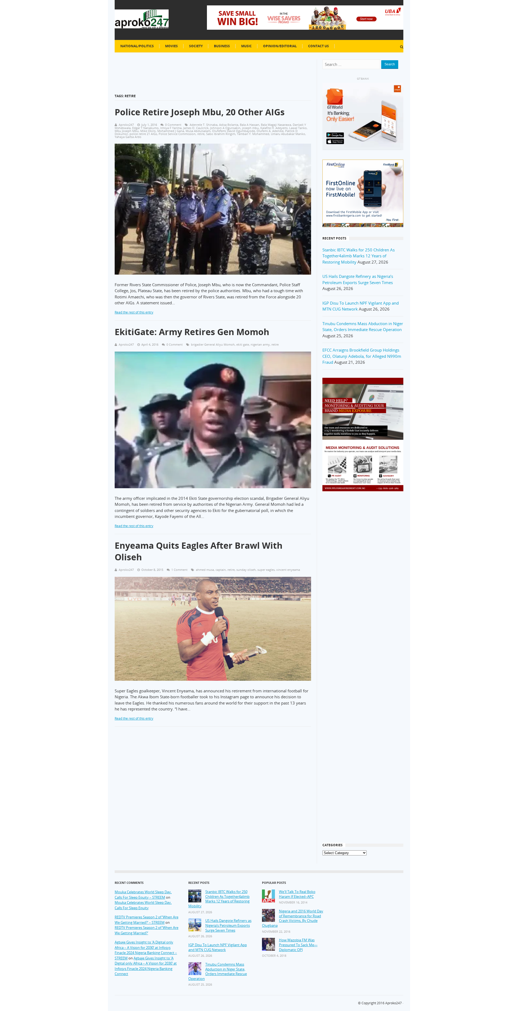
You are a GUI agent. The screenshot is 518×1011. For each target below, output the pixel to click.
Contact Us (318, 46)
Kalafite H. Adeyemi (274, 128)
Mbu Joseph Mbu (127, 131)
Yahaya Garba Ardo (128, 137)
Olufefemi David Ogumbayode (233, 131)
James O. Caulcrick (196, 128)
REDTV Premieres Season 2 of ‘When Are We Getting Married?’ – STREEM (146, 920)
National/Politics (137, 46)
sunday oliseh (246, 570)
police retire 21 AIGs (143, 134)
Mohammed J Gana (170, 131)
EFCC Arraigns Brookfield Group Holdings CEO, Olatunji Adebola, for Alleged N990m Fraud (361, 356)
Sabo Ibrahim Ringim (220, 134)
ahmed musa (205, 570)
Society (196, 46)
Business (222, 46)
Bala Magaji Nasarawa (276, 125)
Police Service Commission (177, 134)
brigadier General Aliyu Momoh (213, 344)
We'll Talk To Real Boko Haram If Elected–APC (297, 894)
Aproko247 (393, 1003)
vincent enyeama (288, 570)
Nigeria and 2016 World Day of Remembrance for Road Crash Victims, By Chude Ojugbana (292, 918)
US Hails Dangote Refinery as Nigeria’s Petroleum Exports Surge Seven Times (228, 925)
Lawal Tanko (298, 128)
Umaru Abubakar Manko (288, 134)
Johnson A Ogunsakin (225, 128)
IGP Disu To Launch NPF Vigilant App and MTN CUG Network (217, 947)
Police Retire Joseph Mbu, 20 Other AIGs (200, 112)
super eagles (266, 570)
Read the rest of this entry (134, 312)
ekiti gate (242, 344)
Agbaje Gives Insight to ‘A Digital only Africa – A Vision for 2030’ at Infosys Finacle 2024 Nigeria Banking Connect (146, 966)
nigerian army (260, 344)
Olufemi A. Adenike (270, 131)
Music (246, 46)
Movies (171, 46)
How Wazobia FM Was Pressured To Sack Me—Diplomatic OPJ (298, 945)
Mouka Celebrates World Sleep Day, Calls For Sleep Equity (143, 905)
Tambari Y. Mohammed (253, 134)
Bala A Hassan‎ (249, 125)
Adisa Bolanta (228, 125)
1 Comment (179, 570)
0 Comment (173, 125)
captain (221, 570)
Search (389, 64)
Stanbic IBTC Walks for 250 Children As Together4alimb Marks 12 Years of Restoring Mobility (358, 256)
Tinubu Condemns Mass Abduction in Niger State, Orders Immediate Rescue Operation (217, 971)
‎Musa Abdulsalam (198, 131)
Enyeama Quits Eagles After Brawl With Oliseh (198, 551)
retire (201, 134)
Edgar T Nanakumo (145, 128)
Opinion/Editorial (280, 46)
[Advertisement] (362, 583)
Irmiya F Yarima (171, 128)
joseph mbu (250, 128)
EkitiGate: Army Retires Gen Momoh (192, 332)
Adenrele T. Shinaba (203, 125)
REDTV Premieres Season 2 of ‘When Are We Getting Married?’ (146, 930)
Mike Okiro (148, 131)
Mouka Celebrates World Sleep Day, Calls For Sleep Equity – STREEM (143, 894)
